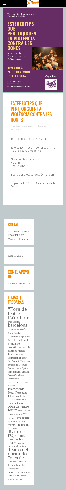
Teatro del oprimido (18, 451)
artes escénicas (14, 322)
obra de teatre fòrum (18, 408)
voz (21, 472)
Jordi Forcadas (17, 392)
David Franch (21, 340)
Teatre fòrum (18, 439)
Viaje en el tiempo (18, 239)
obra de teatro (24, 411)
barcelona (17, 325)
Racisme (11, 418)
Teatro (12, 443)
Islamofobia (16, 389)
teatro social (13, 462)
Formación (15, 354)
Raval (18, 418)
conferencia (13, 336)
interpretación (15, 382)
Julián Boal (13, 396)
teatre (26, 418)
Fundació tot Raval (16, 375)
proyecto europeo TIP (17, 414)
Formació (20, 350)
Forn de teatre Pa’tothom (18, 371)
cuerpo (21, 337)
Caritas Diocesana (15, 329)
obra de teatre (15, 403)
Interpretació (13, 378)
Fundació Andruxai (19, 283)
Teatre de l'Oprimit (18, 426)
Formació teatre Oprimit (18, 368)
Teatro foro (17, 457)
